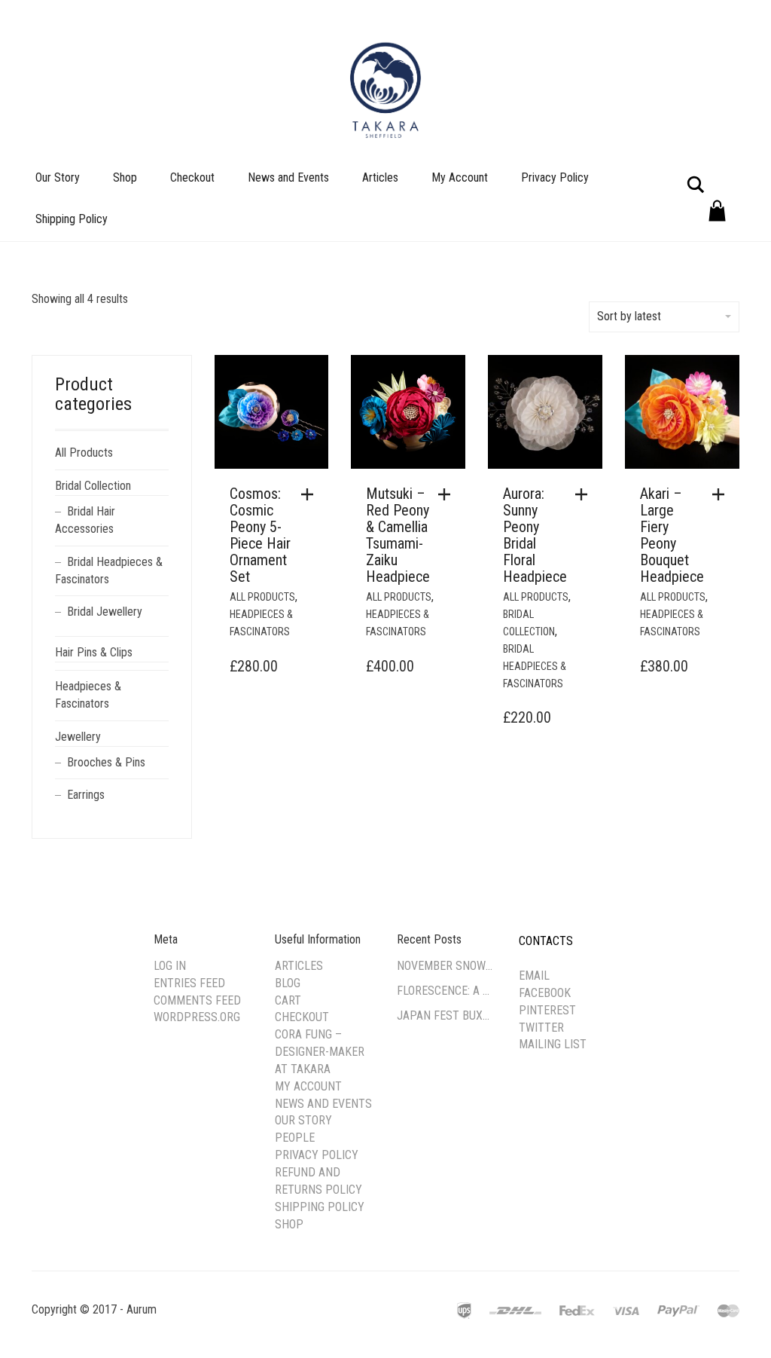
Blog (287, 983)
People (295, 1137)
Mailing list (553, 1044)
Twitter (541, 1027)
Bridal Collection (93, 486)
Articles (380, 177)
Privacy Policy (555, 177)
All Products (262, 597)
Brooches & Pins (106, 762)
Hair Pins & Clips (94, 652)
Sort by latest (629, 316)
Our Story (57, 177)
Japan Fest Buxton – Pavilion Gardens (446, 1015)
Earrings (86, 795)
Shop (125, 177)
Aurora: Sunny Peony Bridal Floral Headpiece (535, 535)
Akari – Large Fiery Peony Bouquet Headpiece (672, 535)
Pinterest (547, 1010)
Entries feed (189, 983)
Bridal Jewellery (104, 611)
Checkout (192, 177)
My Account (459, 177)
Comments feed (197, 1000)
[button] (311, 494)
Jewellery (78, 736)
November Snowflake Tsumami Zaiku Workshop (446, 966)
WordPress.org (197, 1017)
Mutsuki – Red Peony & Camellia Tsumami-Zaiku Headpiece (398, 535)
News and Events (288, 177)
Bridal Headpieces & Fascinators (534, 666)
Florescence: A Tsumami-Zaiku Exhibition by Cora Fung (446, 990)
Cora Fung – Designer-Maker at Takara (319, 1051)
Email (534, 975)
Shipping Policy (71, 219)
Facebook (545, 993)
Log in (170, 966)
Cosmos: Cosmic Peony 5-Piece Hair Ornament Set (260, 535)
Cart (288, 1000)
